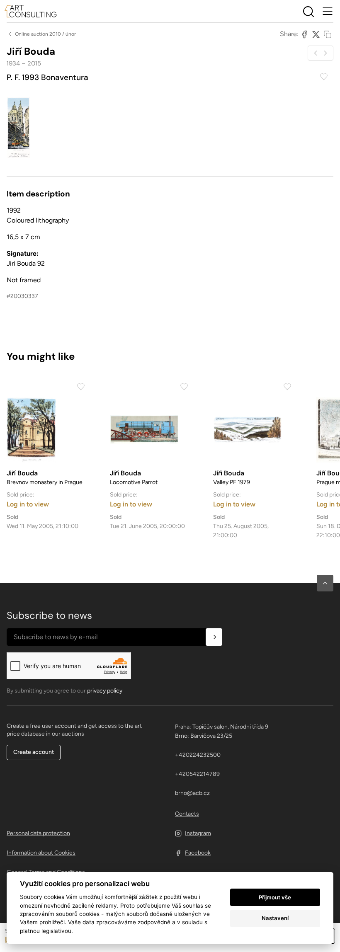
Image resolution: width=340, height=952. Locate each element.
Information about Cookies (41, 852)
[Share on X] (316, 34)
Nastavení (275, 918)
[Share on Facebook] (304, 34)
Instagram (198, 833)
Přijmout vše (275, 897)
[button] (325, 583)
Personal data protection (38, 833)
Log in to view (28, 504)
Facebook (198, 852)
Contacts (187, 813)
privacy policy (104, 690)
